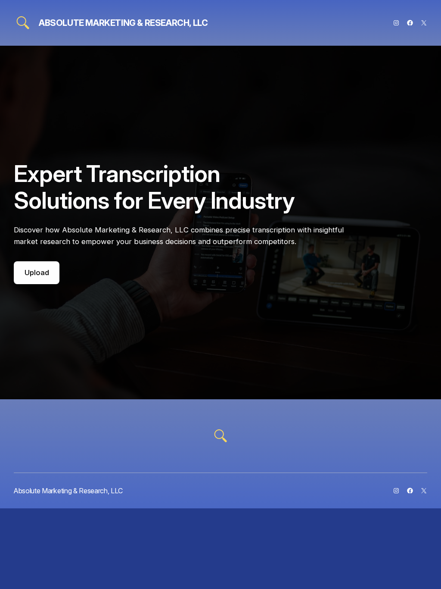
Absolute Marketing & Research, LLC (123, 23)
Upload (37, 272)
